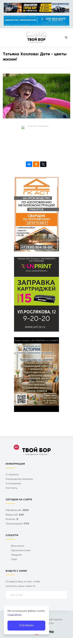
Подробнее (14, 615)
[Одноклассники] (36, 164)
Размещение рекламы (19, 479)
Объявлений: (17, 510)
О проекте (12, 475)
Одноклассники (21, 551)
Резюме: (12, 519)
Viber (14, 560)
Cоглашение (13, 484)
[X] (43, 164)
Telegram (16, 555)
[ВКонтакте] (29, 164)
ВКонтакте (17, 546)
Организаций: (17, 524)
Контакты (12, 488)
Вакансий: (15, 515)
